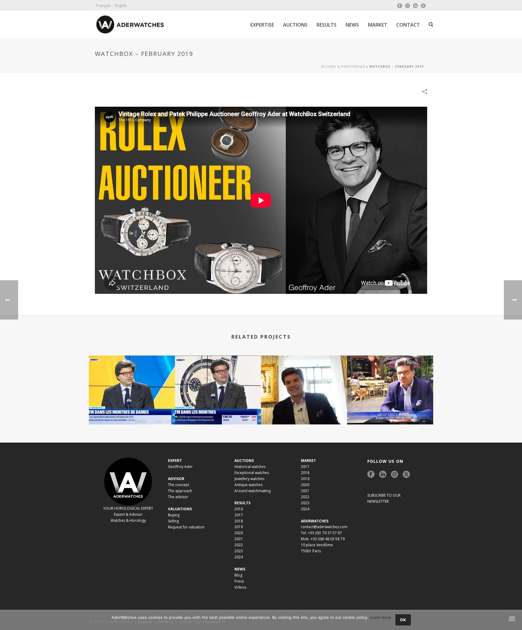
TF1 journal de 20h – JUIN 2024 (390, 408)
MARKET (377, 24)
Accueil (329, 66)
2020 (238, 532)
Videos (240, 587)
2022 (238, 544)
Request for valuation (186, 527)
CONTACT (408, 24)
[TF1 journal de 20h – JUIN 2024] (390, 379)
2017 (238, 515)
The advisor (178, 496)
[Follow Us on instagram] (394, 475)
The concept (178, 484)
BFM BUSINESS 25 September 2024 (218, 408)
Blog (238, 575)
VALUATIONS (180, 508)
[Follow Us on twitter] (406, 475)
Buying (173, 515)
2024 (238, 557)
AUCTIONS (295, 24)
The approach (180, 490)
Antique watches (248, 484)
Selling (173, 521)
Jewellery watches (249, 478)
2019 (238, 526)
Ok (403, 619)
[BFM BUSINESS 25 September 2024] (218, 379)
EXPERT (175, 460)
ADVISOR (176, 478)
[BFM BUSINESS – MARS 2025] (132, 379)
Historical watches (250, 466)
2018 (238, 521)
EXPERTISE (262, 24)
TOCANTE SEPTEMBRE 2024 (304, 408)
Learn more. (381, 617)
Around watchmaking (252, 490)
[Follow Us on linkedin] (382, 475)
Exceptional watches (251, 472)
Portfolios (353, 66)
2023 (238, 551)
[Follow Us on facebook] (371, 475)
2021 (238, 538)
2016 (238, 508)
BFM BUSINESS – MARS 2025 (132, 408)
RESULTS (327, 24)
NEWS (352, 24)
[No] (514, 620)
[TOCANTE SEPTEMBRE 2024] (304, 379)
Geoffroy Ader (180, 466)
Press (239, 581)
